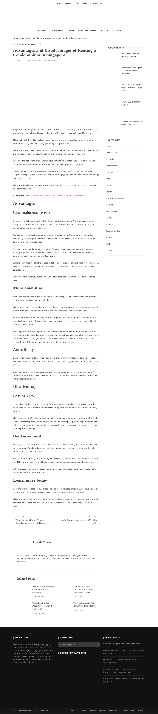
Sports (109, 237)
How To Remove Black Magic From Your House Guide (131, 88)
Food (108, 178)
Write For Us (81, 3)
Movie (108, 218)
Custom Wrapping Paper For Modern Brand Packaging (43, 589)
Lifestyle (116, 30)
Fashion (109, 172)
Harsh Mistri (51, 61)
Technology (57, 30)
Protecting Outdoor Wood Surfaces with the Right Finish (43, 606)
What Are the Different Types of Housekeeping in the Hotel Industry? (32, 521)
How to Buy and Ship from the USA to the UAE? (78, 521)
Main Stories (111, 211)
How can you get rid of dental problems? (122, 643)
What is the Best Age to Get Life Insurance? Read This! (131, 70)
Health (104, 30)
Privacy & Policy (97, 711)
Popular (109, 224)
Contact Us (96, 3)
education (110, 159)
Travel (70, 30)
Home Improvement (87, 30)
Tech (108, 244)
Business (42, 30)
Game (109, 185)
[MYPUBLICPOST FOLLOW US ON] (79, 660)
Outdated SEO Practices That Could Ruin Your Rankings (122, 661)
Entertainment (112, 165)
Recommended (113, 231)
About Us (68, 3)
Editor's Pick (18, 45)
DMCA (140, 711)
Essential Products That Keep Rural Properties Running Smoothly (84, 589)
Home (58, 3)
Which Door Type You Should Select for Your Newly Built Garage (54, 195)
